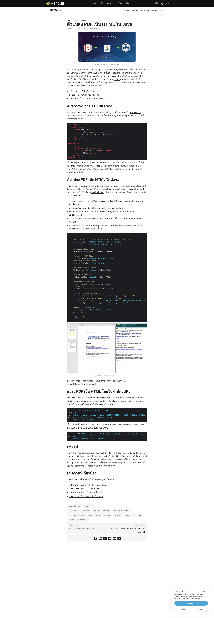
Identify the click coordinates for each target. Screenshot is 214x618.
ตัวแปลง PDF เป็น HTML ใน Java (84, 95)
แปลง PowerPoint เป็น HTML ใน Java (86, 492)
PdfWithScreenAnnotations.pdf (81, 384)
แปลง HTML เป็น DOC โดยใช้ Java (85, 489)
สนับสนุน (110, 3)
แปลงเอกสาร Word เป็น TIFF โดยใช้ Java (87, 485)
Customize (182, 609)
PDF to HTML (85, 511)
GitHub (116, 462)
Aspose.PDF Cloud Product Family (81, 506)
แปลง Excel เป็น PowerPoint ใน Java (86, 496)
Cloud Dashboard (117, 169)
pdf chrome (137, 515)
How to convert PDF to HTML (100, 515)
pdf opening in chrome (77, 515)
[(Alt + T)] (60, 10)
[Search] (168, 3)
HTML (117, 79)
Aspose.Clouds (80, 20)
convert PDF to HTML (102, 511)
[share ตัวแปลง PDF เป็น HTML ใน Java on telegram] (119, 539)
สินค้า (95, 3)
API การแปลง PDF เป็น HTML (82, 91)
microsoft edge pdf (122, 515)
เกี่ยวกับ (128, 3)
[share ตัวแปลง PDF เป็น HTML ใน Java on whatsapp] (114, 539)
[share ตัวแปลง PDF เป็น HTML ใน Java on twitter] (95, 539)
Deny (200, 609)
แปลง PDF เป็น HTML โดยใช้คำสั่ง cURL (87, 98)
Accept (191, 603)
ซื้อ (102, 3)
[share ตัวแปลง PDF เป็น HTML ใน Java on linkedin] (100, 539)
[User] (162, 3)
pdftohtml (72, 511)
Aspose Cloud (99, 166)
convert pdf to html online (78, 520)
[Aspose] (55, 3)
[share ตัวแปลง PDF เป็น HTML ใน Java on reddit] (105, 539)
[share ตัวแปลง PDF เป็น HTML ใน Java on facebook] (109, 539)
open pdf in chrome (121, 511)
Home (54, 10)
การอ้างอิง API (97, 192)
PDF (138, 69)
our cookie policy (196, 598)
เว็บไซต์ (119, 3)
